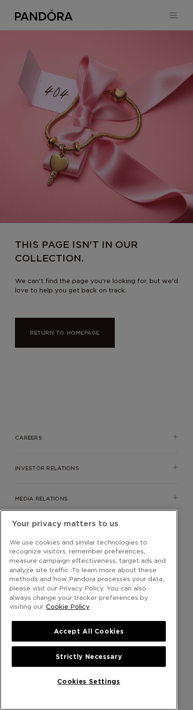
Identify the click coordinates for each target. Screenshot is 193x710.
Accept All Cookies (89, 631)
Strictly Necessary (89, 656)
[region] (89, 610)
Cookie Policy (67, 606)
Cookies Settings (88, 681)
